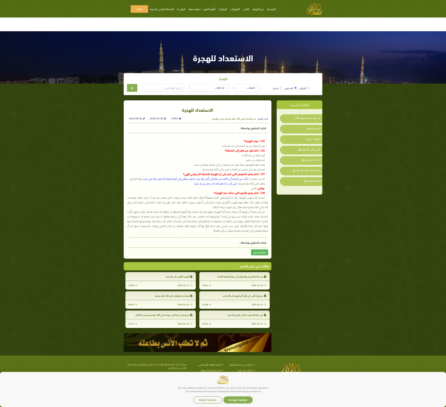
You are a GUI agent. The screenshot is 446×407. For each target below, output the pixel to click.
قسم (276, 88)
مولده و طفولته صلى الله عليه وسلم (172, 295)
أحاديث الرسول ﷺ (311, 159)
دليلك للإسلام (245, 370)
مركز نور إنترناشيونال (211, 370)
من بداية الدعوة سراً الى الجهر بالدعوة (245, 315)
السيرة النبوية (313, 128)
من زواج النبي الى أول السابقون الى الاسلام (243, 295)
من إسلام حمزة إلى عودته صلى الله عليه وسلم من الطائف (162, 315)
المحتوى (288, 88)
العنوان (302, 88)
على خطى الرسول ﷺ (309, 149)
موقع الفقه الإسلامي (209, 364)
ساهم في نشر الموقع (241, 364)
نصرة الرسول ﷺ (312, 180)
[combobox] (246, 88)
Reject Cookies (207, 400)
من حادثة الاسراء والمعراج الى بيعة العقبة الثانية (240, 276)
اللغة (139, 9)
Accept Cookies (238, 400)
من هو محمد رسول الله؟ (307, 117)
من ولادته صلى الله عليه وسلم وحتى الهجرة (234, 118)
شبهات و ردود (313, 138)
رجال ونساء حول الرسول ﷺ (307, 170)
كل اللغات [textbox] (219, 87)
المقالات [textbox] (251, 87)
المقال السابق (259, 252)
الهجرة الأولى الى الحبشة (177, 276)
